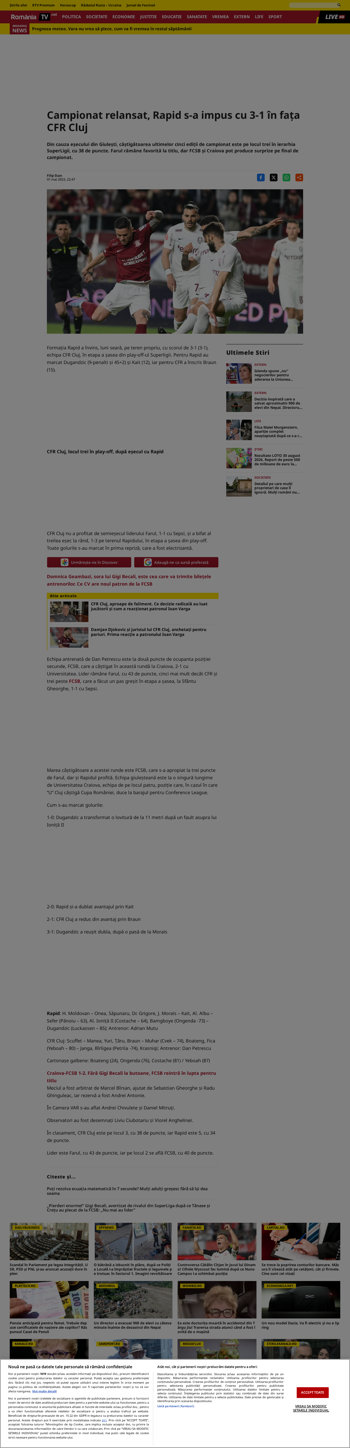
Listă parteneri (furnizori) (175, 1406)
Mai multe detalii (44, 1391)
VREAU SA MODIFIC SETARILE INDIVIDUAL (311, 1408)
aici (104, 1420)
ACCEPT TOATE (312, 1392)
